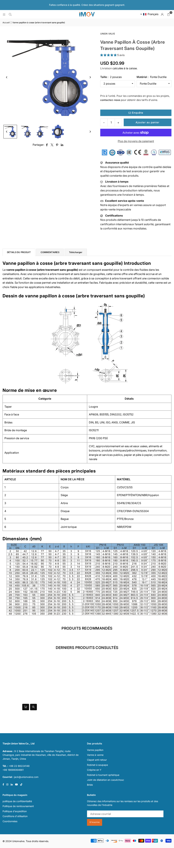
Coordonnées (10, 821)
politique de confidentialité (17, 801)
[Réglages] (162, 14)
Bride (90, 784)
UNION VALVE (107, 33)
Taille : (111, 77)
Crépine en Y (94, 769)
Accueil (6, 22)
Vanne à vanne (95, 754)
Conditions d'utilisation (15, 816)
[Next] (90, 77)
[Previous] (6, 77)
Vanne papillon (95, 749)
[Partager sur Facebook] (47, 145)
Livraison (106, 68)
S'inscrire (95, 822)
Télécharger (75, 252)
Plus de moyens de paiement (136, 141)
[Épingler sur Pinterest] (57, 145)
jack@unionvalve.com (26, 776)
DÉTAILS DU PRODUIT (19, 252)
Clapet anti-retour (97, 759)
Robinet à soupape (97, 764)
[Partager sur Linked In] (62, 145)
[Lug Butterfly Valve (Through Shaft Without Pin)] (10, 131)
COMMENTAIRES (50, 252)
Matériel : (152, 77)
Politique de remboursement (18, 806)
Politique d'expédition (15, 811)
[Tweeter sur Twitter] (52, 145)
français (153, 14)
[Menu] (4, 14)
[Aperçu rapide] (33, 707)
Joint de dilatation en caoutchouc (105, 779)
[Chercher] (10, 14)
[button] (168, 14)
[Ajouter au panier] (25, 707)
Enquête (137, 112)
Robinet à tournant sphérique (103, 774)
